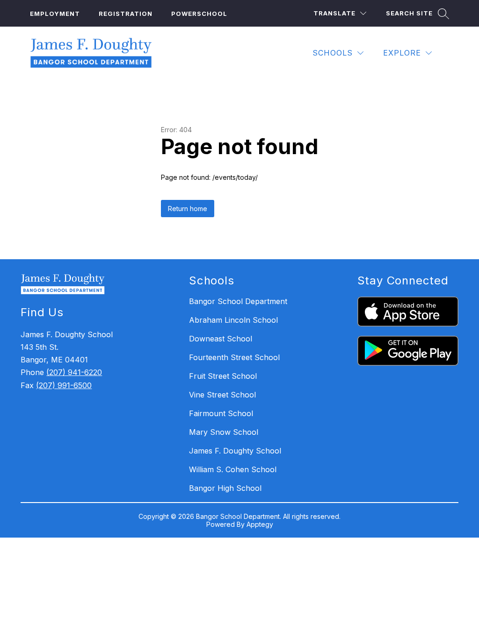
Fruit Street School (223, 376)
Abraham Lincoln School (233, 320)
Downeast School (220, 338)
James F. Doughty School (235, 450)
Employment (55, 13)
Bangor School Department (238, 301)
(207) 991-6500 (64, 385)
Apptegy (260, 524)
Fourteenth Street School (234, 357)
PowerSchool (199, 13)
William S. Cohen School (232, 469)
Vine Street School (222, 394)
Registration (125, 13)
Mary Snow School (223, 432)
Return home (187, 209)
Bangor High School (225, 488)
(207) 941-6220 (74, 372)
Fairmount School (221, 413)
